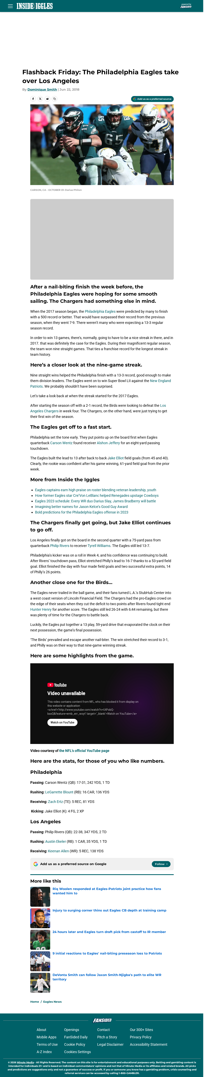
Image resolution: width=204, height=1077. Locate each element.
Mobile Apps (46, 1037)
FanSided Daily (76, 1037)
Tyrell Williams (99, 546)
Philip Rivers (59, 546)
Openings (71, 1030)
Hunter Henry (41, 609)
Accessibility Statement (148, 1044)
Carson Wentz (61, 443)
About (41, 1030)
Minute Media (25, 1062)
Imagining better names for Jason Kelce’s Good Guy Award (81, 507)
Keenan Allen (58, 851)
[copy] (54, 99)
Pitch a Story (107, 1037)
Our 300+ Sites (141, 1030)
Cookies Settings (77, 1052)
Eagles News (52, 1002)
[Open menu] (10, 6)
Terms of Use (47, 1044)
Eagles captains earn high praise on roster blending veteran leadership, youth (95, 490)
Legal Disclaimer (110, 1044)
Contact (103, 1030)
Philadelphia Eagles (100, 311)
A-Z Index (44, 1052)
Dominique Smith (42, 89)
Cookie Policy (74, 1044)
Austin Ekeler (55, 841)
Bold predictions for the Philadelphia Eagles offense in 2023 (81, 512)
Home (34, 1002)
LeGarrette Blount (59, 792)
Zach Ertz (55, 802)
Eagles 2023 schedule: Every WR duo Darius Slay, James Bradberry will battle (95, 501)
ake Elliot (117, 458)
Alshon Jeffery (108, 443)
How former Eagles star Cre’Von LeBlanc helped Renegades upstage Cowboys (97, 495)
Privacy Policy (141, 1037)
